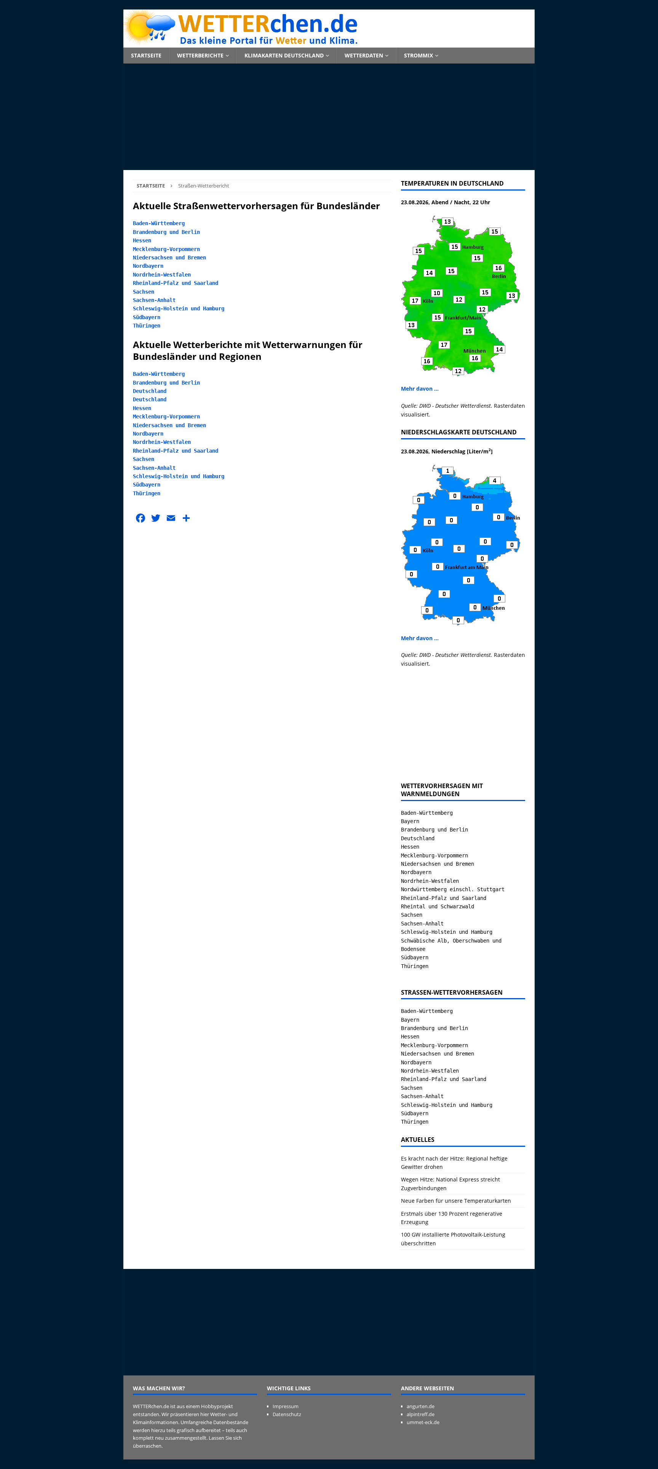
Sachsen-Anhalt (154, 300)
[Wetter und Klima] (329, 43)
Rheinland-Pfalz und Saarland (175, 283)
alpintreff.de (420, 1414)
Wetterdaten (364, 55)
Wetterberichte (200, 55)
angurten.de (420, 1406)
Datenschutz (287, 1414)
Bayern (410, 821)
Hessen (142, 240)
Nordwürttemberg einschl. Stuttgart (453, 889)
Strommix (418, 55)
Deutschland (149, 391)
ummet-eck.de (423, 1422)
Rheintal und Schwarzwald (437, 906)
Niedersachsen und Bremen (169, 257)
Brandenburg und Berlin (166, 232)
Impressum (286, 1406)
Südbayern (146, 317)
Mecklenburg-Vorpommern (166, 249)
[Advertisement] (329, 117)
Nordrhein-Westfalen (162, 275)
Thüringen (146, 326)
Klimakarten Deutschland (284, 55)
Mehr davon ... (420, 388)
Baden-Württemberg (159, 223)
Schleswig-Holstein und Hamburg (178, 308)
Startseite (146, 55)
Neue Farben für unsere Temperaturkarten (456, 1200)
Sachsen (143, 292)
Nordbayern (148, 266)
